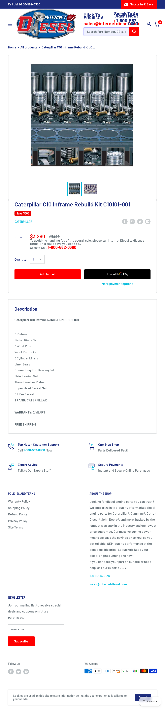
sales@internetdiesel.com (108, 584)
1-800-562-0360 (29, 4)
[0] (156, 24)
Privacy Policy (17, 521)
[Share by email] (148, 221)
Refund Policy (18, 514)
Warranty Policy (19, 501)
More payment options (117, 283)
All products (28, 47)
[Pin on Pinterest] (132, 221)
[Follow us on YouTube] (26, 671)
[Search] (134, 31)
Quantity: (21, 259)
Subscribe (21, 641)
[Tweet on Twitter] (140, 221)
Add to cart (48, 274)
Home (12, 47)
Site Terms (15, 527)
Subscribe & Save (141, 4)
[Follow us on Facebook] (11, 671)
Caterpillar (23, 221)
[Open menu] (10, 24)
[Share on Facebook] (125, 221)
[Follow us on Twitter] (18, 671)
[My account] (149, 24)
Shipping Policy (19, 508)
